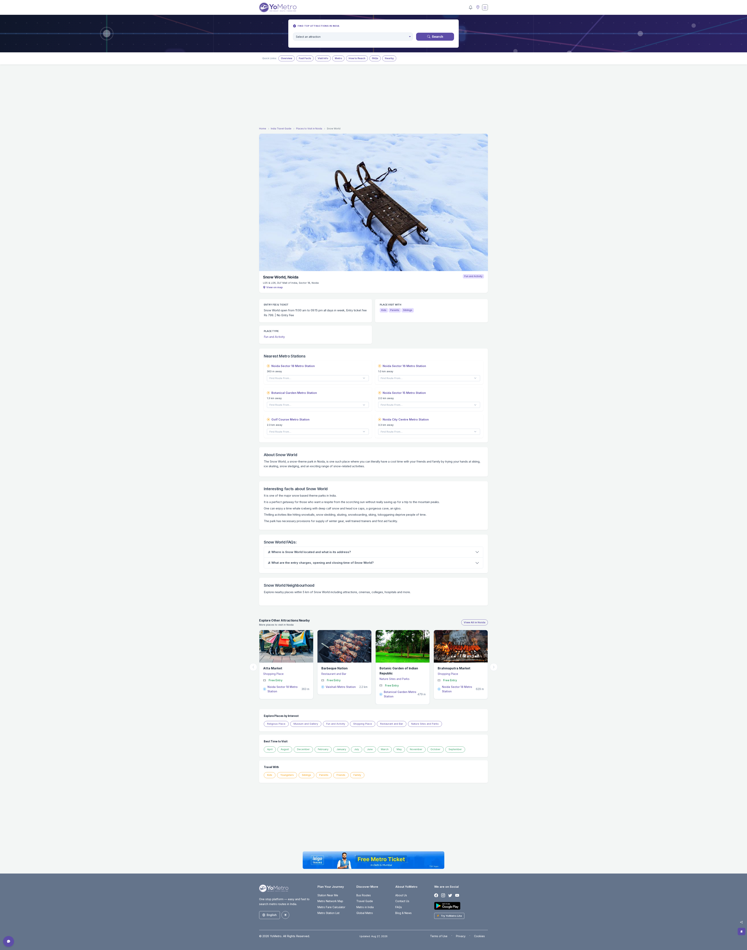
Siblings (306, 775)
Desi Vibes (448, 668)
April (270, 749)
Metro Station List (328, 913)
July (356, 749)
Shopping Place (334, 673)
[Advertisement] (373, 96)
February (323, 749)
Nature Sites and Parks (280, 678)
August (285, 749)
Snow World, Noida (280, 277)
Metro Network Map (330, 901)
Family (357, 775)
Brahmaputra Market (340, 668)
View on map (274, 287)
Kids (269, 775)
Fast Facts (305, 58)
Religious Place (276, 723)
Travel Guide (364, 901)
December (303, 749)
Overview (286, 58)
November (416, 749)
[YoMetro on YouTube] (457, 895)
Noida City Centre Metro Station (406, 419)
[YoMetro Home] (277, 7)
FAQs (375, 58)
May (399, 749)
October (435, 749)
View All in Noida (474, 622)
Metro (338, 58)
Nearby (389, 58)
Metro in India (365, 907)
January (341, 749)
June (370, 749)
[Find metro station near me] (477, 7)
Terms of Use (438, 936)
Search (437, 37)
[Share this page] (741, 922)
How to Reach (357, 58)
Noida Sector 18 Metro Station (293, 366)
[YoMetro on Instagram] (443, 895)
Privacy (461, 936)
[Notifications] (470, 7)
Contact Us (402, 901)
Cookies (479, 936)
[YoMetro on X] (450, 895)
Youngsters (287, 775)
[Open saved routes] (741, 931)
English (272, 915)
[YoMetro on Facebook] (436, 895)
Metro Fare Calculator (331, 907)
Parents (323, 775)
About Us (401, 895)
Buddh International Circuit (403, 668)
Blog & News (403, 913)
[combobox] (353, 36)
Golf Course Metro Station (290, 419)
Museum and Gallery (306, 723)
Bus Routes (363, 895)
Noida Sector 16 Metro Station (404, 366)
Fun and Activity (473, 276)
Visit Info (323, 58)
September (455, 749)
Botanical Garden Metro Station (294, 393)
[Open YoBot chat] (8, 941)
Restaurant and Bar (452, 673)
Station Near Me (327, 895)
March (384, 749)
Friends (341, 775)
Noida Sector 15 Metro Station (404, 393)
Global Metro (364, 913)
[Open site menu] (485, 7)
